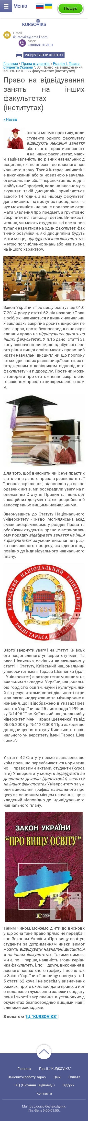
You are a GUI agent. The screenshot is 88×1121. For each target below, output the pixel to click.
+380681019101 (41, 43)
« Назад (10, 119)
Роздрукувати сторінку (44, 55)
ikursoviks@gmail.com (30, 37)
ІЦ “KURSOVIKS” (41, 1016)
